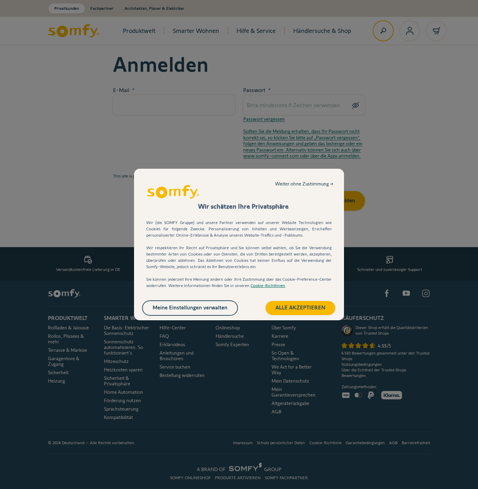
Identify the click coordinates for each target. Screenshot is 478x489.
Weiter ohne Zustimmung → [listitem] (304, 184)
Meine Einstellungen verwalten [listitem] (190, 307)
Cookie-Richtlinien (268, 285)
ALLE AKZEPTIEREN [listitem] (300, 307)
